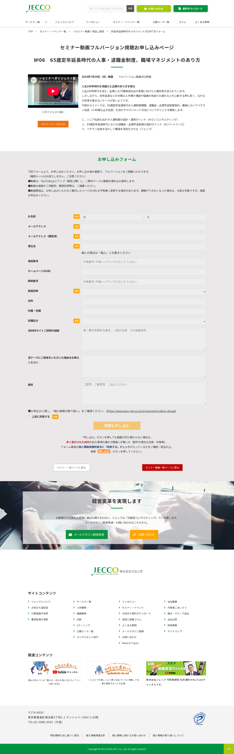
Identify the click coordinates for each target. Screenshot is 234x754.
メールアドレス (37, 226)
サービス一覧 (32, 22)
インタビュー (93, 22)
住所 (30, 300)
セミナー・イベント (133, 607)
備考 (30, 384)
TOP (30, 31)
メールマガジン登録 (133, 631)
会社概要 (172, 601)
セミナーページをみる (53, 124)
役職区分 (33, 320)
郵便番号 (33, 281)
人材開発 (81, 607)
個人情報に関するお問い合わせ (129, 735)
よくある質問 (202, 22)
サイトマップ (175, 631)
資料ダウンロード (192, 8)
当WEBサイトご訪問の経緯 (43, 330)
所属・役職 (34, 310)
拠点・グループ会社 (178, 613)
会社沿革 (172, 619)
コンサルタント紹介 (87, 637)
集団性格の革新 (39, 619)
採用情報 (172, 625)
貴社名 (32, 246)
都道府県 (33, 291)
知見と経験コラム (131, 619)
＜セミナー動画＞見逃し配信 (88, 31)
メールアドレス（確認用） (43, 236)
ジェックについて (64, 22)
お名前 (32, 216)
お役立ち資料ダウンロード (136, 613)
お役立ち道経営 (39, 607)
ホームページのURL (39, 271)
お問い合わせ (155, 8)
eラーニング (83, 625)
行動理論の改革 (39, 613)
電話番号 (33, 261)
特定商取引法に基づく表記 (64, 735)
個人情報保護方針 (95, 735)
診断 (79, 619)
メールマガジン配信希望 (89, 534)
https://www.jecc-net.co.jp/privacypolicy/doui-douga (141, 411)
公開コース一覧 (161, 22)
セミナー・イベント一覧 (126, 22)
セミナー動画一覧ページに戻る (162, 467)
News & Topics (130, 643)
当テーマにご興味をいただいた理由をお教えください (53, 360)
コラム (182, 22)
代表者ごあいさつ (177, 607)
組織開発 (81, 613)
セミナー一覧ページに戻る (71, 467)
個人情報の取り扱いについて (168, 735)
